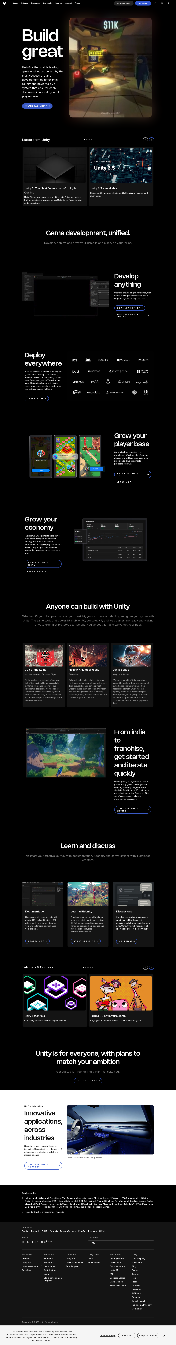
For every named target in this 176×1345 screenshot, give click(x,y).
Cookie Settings (107, 1335)
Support (68, 3)
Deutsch (35, 1231)
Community (47, 3)
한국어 (102, 1231)
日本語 (44, 1231)
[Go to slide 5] (92, 967)
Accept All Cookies (148, 1335)
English (25, 1231)
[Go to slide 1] (84, 139)
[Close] (164, 1336)
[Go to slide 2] (86, 139)
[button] (124, 3)
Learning (59, 3)
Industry (24, 3)
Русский (92, 1231)
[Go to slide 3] (89, 139)
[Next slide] (151, 139)
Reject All (126, 1335)
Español (82, 1231)
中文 (74, 1231)
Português (65, 1231)
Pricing (77, 3)
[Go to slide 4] (91, 139)
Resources (35, 3)
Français (54, 1231)
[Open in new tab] (40, 1266)
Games (15, 3)
